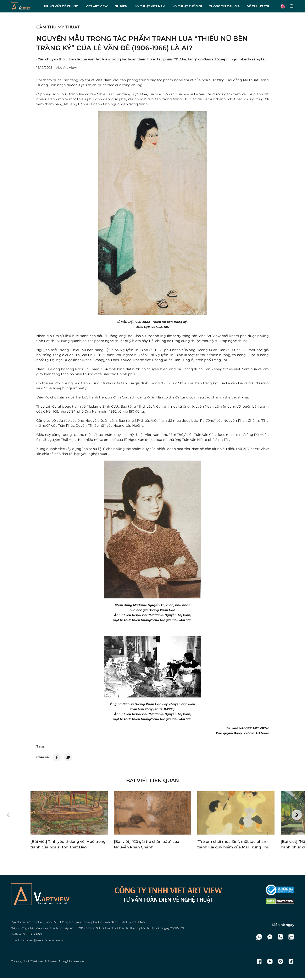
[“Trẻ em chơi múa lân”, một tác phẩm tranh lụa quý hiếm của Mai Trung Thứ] (235, 813)
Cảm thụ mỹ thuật (58, 27)
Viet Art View (47, 961)
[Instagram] (280, 961)
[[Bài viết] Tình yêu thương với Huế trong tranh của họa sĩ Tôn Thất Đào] (69, 813)
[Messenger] (270, 937)
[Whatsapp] (259, 937)
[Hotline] (280, 937)
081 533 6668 (32, 934)
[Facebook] (259, 961)
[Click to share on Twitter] (68, 757)
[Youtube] (270, 961)
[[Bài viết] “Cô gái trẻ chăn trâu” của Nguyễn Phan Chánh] (152, 813)
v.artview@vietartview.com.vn (42, 940)
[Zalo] (291, 937)
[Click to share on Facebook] (57, 757)
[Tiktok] (291, 961)
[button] (8, 815)
